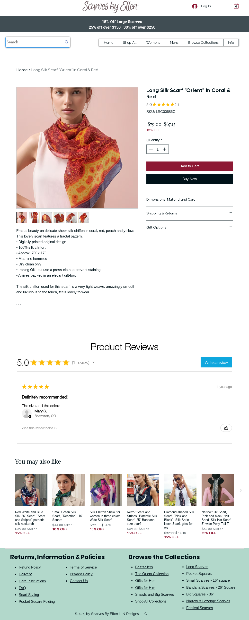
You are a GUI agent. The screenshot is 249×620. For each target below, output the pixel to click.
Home (22, 69)
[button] (236, 6)
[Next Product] (241, 490)
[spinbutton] (158, 157)
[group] (124, 506)
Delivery (25, 574)
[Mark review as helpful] (226, 428)
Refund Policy (30, 567)
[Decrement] (150, 157)
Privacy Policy (81, 574)
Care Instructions (32, 581)
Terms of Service (83, 567)
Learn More (218, 138)
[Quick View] (31, 490)
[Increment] (165, 157)
